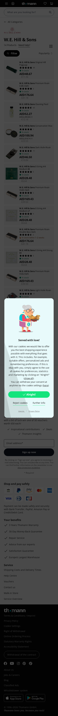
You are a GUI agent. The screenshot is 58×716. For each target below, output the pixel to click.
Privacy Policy (34, 411)
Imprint (21, 411)
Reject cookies (20, 402)
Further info (39, 402)
